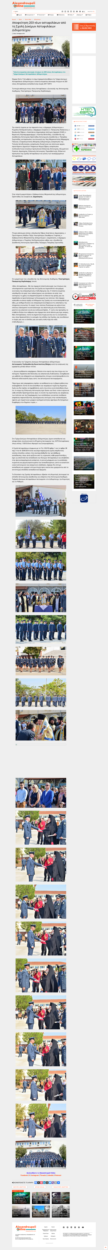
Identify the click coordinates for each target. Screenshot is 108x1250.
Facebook (24, 1175)
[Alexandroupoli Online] (23, 8)
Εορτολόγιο (46, 1233)
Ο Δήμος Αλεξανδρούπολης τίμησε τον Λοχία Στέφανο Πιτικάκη (86, 224)
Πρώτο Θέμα (28, 19)
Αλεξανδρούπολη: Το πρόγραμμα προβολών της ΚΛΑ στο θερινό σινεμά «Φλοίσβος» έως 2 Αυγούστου (84, 354)
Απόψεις (51, 14)
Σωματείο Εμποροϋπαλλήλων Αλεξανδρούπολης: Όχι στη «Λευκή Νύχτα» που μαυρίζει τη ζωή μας (84, 446)
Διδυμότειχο (37, 19)
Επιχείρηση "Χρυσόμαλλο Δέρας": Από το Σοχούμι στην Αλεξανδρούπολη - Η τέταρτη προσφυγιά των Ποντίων (20, 1212)
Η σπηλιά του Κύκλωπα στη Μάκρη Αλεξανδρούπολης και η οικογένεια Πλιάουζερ (40, 1213)
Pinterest (58, 1175)
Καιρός (53, 1227)
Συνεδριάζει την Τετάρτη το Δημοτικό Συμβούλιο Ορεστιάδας (86, 216)
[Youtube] (77, 11)
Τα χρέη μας (79, 431)
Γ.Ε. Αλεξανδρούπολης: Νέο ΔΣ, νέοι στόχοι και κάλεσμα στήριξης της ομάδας (86, 265)
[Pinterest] (74, 11)
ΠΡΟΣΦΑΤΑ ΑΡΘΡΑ (80, 190)
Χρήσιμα (79, 14)
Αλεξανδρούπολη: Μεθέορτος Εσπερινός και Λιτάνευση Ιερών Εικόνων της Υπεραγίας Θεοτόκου (84, 391)
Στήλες (71, 14)
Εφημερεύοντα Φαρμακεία (45, 1230)
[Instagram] (68, 11)
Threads (43, 1175)
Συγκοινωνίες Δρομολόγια (53, 1230)
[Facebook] (62, 11)
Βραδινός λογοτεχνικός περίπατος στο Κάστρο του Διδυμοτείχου (85, 207)
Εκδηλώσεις (61, 14)
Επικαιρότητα (29, 14)
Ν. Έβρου (89, 14)
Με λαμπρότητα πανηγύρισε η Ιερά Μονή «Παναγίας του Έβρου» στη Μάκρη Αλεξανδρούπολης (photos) (41, 1199)
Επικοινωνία (53, 1238)
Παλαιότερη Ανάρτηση (60, 1187)
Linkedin (50, 1175)
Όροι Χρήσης (46, 1238)
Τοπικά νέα (41, 14)
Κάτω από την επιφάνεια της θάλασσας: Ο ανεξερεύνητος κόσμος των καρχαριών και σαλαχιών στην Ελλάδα (60, 1199)
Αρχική (20, 14)
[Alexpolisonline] (80, 11)
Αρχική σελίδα (40, 1187)
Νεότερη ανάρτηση (19, 1187)
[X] (65, 11)
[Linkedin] (71, 11)
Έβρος (20, 19)
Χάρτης (53, 1233)
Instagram (35, 1175)
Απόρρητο (53, 1236)
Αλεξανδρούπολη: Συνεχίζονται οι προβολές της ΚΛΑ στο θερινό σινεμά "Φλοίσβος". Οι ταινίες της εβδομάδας (20, 1199)
